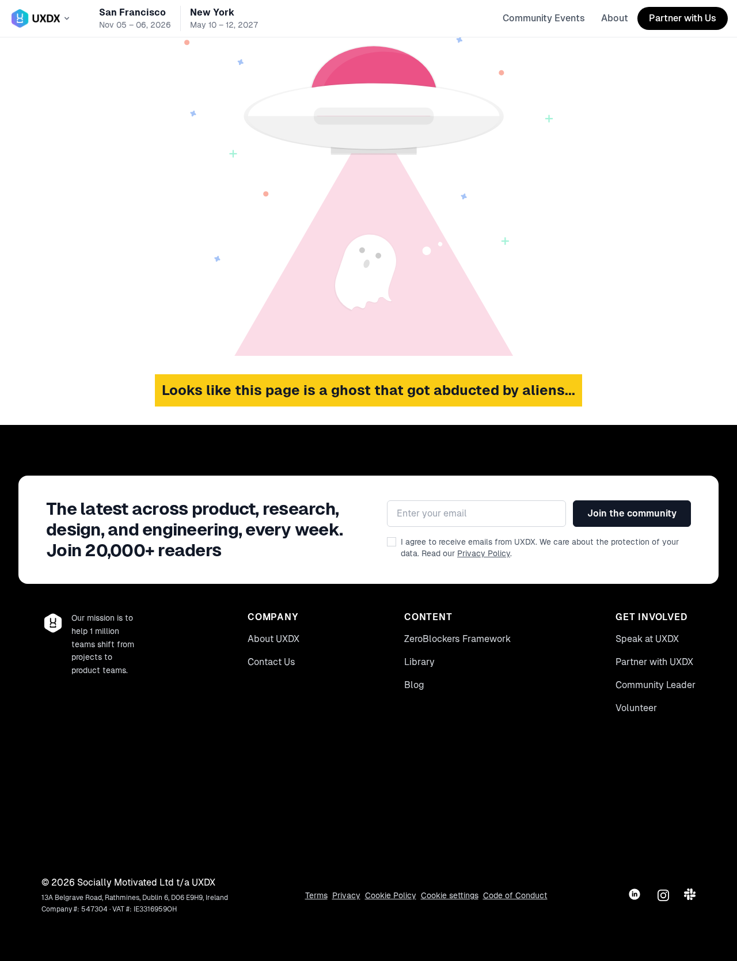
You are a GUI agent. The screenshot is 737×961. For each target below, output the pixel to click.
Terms (316, 895)
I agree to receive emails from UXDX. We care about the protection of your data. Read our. (540, 547)
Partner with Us (682, 18)
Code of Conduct (515, 895)
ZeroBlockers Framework (457, 638)
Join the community (632, 513)
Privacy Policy (483, 553)
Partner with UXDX (654, 661)
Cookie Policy (390, 895)
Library (419, 661)
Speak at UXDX (647, 638)
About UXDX (273, 638)
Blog (414, 684)
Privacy (346, 895)
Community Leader (656, 684)
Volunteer (636, 707)
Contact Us (271, 661)
